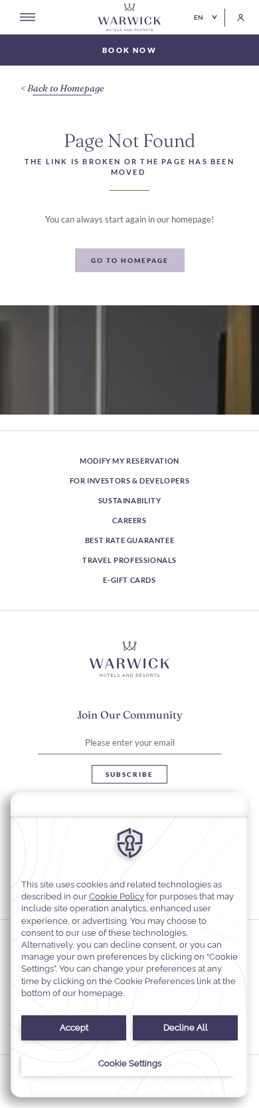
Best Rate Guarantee (129, 540)
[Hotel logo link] (129, 659)
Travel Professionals (129, 560)
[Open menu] (27, 17)
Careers (129, 520)
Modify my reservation (129, 460)
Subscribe (129, 774)
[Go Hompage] (129, 17)
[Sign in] (234, 18)
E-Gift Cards (129, 580)
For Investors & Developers (130, 480)
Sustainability (129, 500)
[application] (129, 944)
